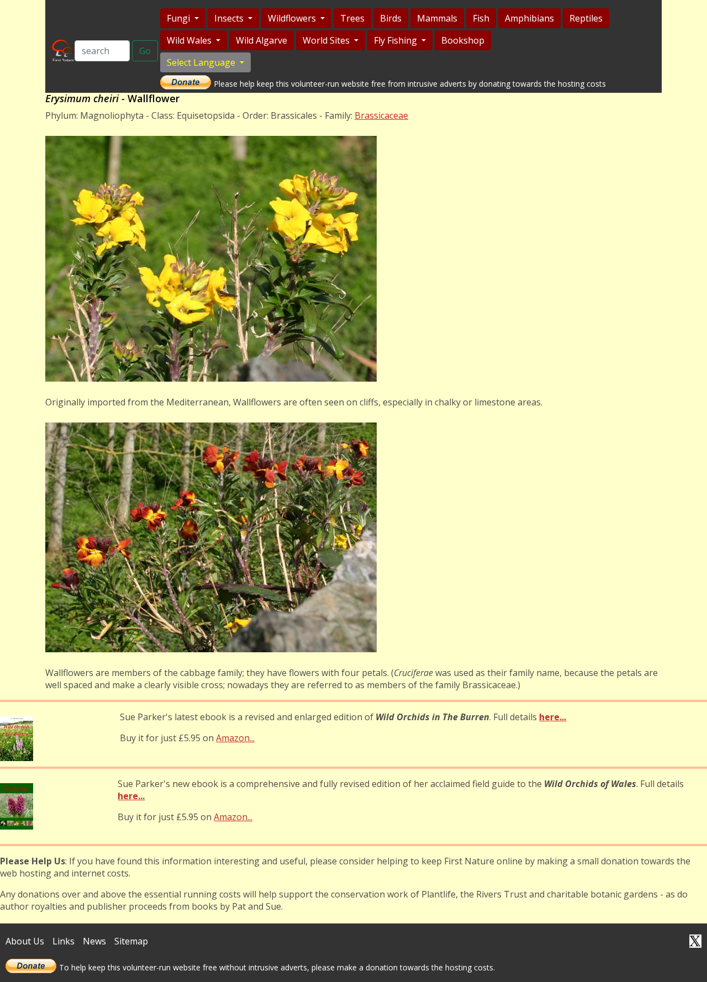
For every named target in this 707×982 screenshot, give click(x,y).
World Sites (327, 40)
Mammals (437, 18)
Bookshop (462, 40)
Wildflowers (293, 18)
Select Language (202, 62)
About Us (25, 941)
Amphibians (529, 18)
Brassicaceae (381, 115)
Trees (352, 18)
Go (145, 51)
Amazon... (235, 738)
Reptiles (586, 18)
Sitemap (131, 941)
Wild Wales (190, 40)
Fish (481, 18)
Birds (391, 18)
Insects (230, 18)
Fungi (179, 18)
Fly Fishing (396, 40)
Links (63, 941)
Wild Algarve (261, 40)
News (94, 941)
